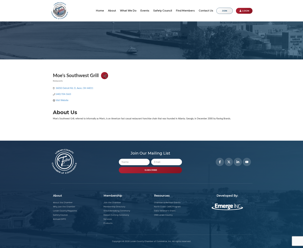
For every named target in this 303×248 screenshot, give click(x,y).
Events (144, 10)
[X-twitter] (229, 162)
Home (100, 10)
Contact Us (206, 10)
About (112, 10)
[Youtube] (247, 162)
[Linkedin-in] (238, 162)
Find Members (185, 10)
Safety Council (162, 10)
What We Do (128, 10)
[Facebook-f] (220, 162)
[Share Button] (104, 75)
